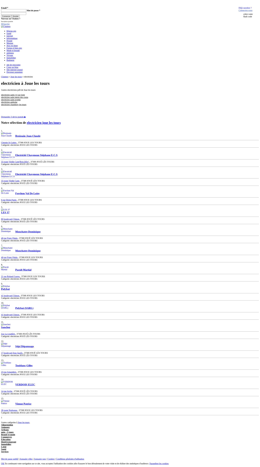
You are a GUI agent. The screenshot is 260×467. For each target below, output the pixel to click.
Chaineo (4, 77)
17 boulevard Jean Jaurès (12, 353)
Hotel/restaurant (8, 442)
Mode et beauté (13, 50)
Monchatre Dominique (27, 231)
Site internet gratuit (14, 70)
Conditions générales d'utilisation (70, 459)
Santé (8, 33)
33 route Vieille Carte (10, 181)
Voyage (9, 55)
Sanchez (5, 327)
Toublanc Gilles (23, 365)
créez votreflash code (248, 15)
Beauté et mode (8, 434)
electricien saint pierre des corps (14, 97)
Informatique (11, 38)
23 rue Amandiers (9, 372)
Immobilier (11, 58)
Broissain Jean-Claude (27, 136)
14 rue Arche (7, 391)
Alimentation (7, 425)
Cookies (50, 459)
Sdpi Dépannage (24, 346)
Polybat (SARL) (24, 308)
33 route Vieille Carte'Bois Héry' (15, 162)
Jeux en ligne (12, 45)
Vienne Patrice (23, 403)
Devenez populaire (14, 72)
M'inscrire (5, 24)
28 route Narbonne (9, 410)
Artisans (5, 430)
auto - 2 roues (7, 432)
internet (9, 36)
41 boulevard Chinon (10, 295)
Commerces (6, 437)
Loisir (3, 447)
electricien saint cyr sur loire (13, 95)
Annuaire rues (40, 459)
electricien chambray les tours (13, 104)
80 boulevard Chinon (10, 219)
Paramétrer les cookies (159, 463)
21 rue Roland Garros (10, 276)
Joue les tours (16, 77)
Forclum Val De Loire (27, 193)
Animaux (5, 427)
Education (6, 439)
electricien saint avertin (11, 100)
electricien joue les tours (44, 122)
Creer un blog (12, 67)
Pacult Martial (23, 269)
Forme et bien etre (14, 48)
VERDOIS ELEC (25, 384)
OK (2, 463)
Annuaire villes (26, 459)
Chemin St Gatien (9, 142)
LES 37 (5, 212)
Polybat (5, 289)
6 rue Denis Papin (9, 200)
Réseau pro (11, 31)
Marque (9, 43)
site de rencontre (13, 65)
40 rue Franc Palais (9, 238)
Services (5, 452)
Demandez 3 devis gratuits (13, 117)
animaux (10, 53)
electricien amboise (9, 102)
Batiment (10, 60)
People (9, 41)
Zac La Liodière (8, 334)
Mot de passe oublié (9, 459)
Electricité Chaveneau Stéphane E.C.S (36, 155)
